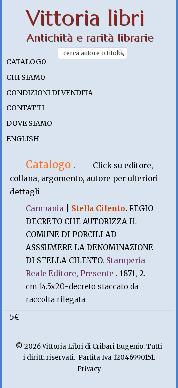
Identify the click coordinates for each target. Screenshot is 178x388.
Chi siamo (25, 77)
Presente (97, 273)
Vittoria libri (85, 18)
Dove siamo (29, 123)
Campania (45, 208)
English (22, 138)
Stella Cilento (98, 208)
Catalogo (26, 61)
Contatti (25, 107)
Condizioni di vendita (49, 92)
